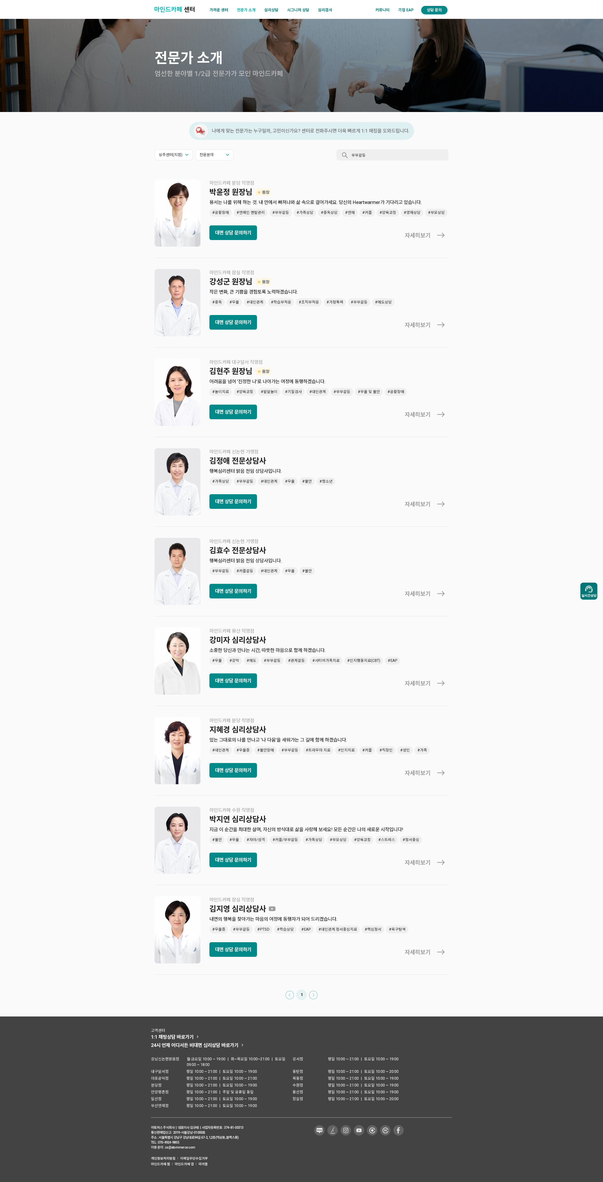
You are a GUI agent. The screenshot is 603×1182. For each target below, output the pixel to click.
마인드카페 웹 (160, 1164)
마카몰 (203, 1164)
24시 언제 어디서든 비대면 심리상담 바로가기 (194, 1045)
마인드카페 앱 (184, 1164)
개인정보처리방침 (163, 1158)
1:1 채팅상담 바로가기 (172, 1037)
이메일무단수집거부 (194, 1158)
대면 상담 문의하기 (233, 233)
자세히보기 (418, 235)
